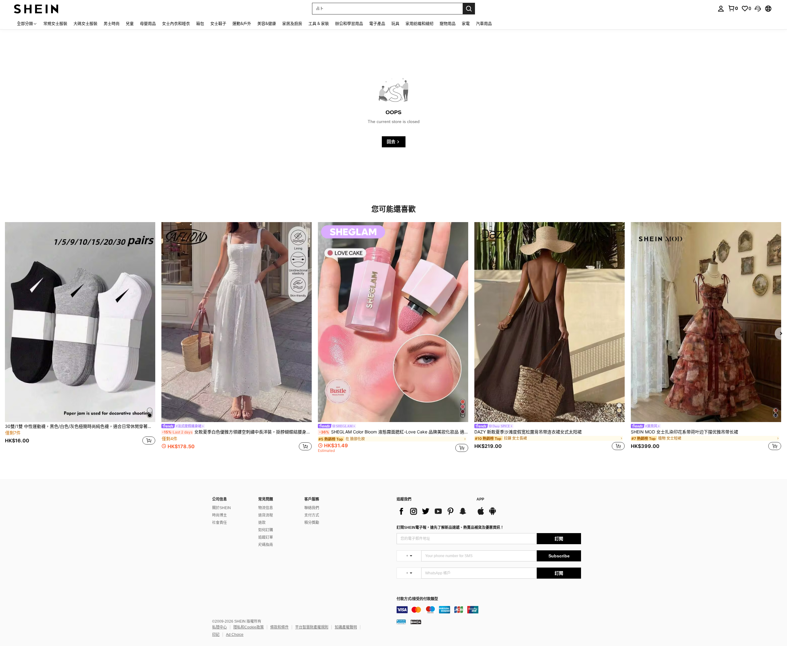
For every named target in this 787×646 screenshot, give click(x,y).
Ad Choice (234, 634)
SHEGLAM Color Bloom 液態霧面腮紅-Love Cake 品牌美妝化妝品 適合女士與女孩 (393, 431)
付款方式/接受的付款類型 (417, 599)
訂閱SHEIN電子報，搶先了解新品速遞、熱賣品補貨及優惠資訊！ (450, 527)
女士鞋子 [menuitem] (218, 23)
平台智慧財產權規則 (311, 627)
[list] (433, 511)
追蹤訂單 (265, 537)
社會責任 (219, 522)
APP (480, 499)
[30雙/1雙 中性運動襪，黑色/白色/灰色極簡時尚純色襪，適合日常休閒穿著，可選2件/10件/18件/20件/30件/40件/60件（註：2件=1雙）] (80, 322)
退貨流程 (265, 515)
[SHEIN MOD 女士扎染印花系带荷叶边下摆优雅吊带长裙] (706, 322)
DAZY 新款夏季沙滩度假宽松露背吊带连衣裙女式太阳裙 (528, 431)
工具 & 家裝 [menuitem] (318, 23)
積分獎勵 (311, 522)
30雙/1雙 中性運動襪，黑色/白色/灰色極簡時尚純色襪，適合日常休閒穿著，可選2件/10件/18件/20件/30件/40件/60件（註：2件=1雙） (80, 426)
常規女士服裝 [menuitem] (55, 23)
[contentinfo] (489, 609)
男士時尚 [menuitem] (112, 23)
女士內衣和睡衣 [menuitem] (176, 23)
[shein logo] (36, 8)
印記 (215, 634)
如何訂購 (265, 530)
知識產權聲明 (346, 627)
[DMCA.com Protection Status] (415, 621)
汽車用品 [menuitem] (484, 23)
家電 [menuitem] (466, 23)
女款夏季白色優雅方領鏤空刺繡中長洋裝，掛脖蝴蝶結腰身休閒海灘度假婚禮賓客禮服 (237, 431)
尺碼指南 (265, 545)
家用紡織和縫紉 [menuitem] (419, 23)
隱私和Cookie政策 (248, 627)
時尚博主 (219, 515)
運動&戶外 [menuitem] (241, 23)
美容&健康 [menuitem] (266, 23)
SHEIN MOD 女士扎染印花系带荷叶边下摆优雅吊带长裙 (684, 431)
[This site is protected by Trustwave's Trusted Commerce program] (401, 621)
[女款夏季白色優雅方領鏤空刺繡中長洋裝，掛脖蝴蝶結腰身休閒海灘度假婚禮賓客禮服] (236, 322)
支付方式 (311, 515)
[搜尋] (469, 8)
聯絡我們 (311, 508)
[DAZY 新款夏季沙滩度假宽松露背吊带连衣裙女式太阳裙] (549, 322)
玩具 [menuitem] (395, 23)
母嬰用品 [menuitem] (148, 23)
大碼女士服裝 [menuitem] (85, 23)
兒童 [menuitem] (130, 23)
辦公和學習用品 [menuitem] (349, 23)
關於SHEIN (221, 508)
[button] (757, 8)
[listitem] (80, 337)
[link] (733, 8)
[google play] (492, 514)
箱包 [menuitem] (200, 23)
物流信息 (265, 508)
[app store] (481, 514)
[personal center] (721, 8)
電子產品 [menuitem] (377, 23)
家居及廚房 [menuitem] (292, 23)
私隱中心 (219, 627)
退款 (262, 522)
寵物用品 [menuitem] (448, 23)
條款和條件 (279, 627)
